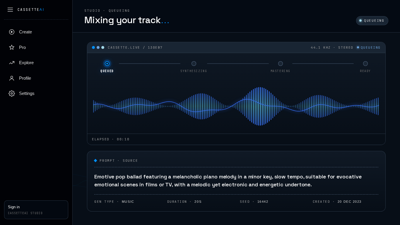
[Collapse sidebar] (10, 9)
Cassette (31, 9)
